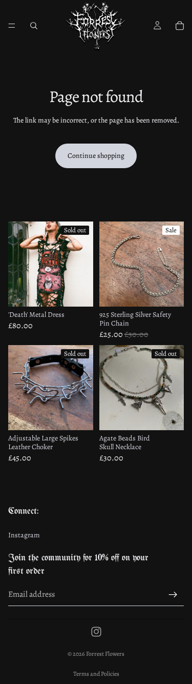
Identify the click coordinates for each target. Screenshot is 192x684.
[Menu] (12, 25)
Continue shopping (96, 155)
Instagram (24, 535)
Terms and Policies (96, 674)
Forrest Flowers (105, 654)
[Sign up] (173, 595)
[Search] (34, 25)
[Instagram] (96, 632)
